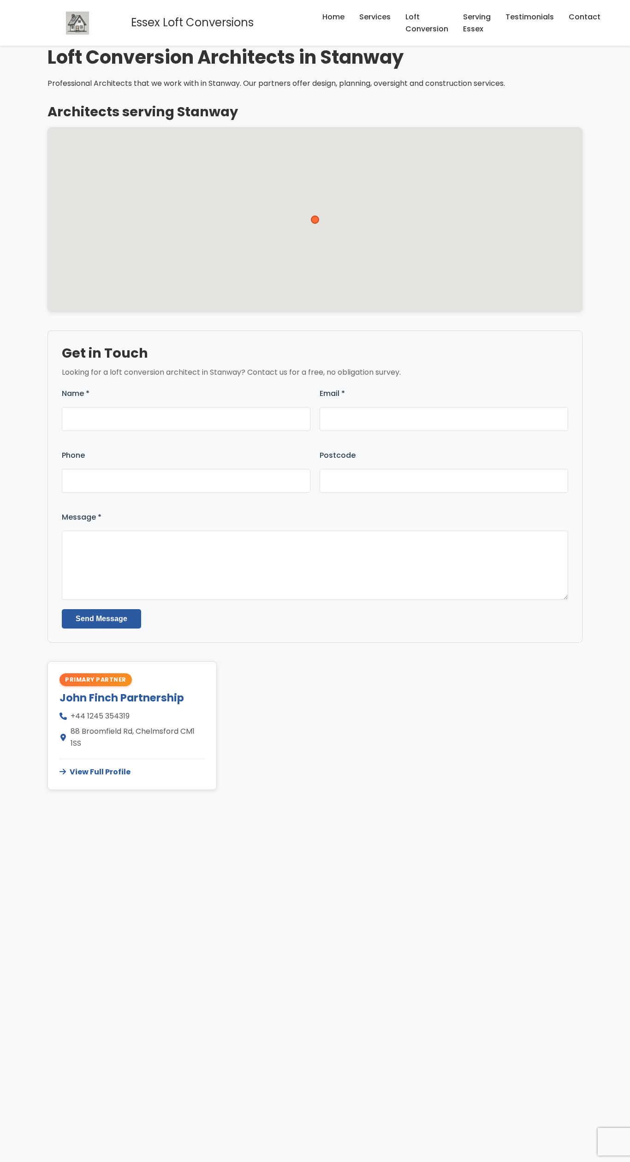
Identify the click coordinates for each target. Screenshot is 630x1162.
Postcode (338, 455)
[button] (315, 220)
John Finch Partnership (121, 697)
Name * (75, 393)
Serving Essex (477, 23)
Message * (81, 517)
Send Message (101, 619)
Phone (73, 455)
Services (375, 17)
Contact (584, 17)
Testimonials (529, 17)
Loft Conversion (426, 23)
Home (333, 17)
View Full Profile (100, 772)
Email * (332, 393)
